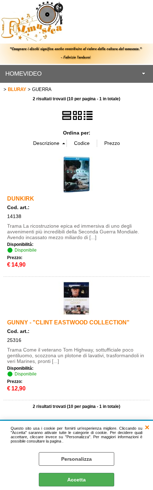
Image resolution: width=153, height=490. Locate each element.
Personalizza (76, 459)
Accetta (76, 480)
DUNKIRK (20, 198)
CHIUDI (147, 427)
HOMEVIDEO (23, 73)
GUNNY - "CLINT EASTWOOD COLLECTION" (68, 322)
